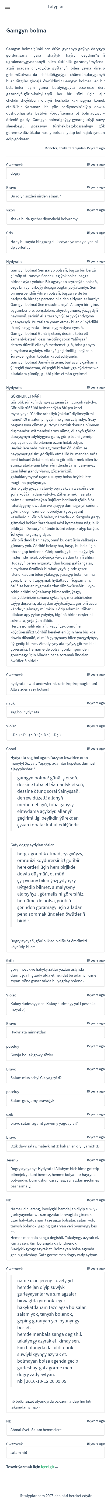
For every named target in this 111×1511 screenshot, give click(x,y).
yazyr (10, 209)
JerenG (12, 1159)
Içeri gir (47, 1466)
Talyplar (55, 6)
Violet (11, 725)
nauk (10, 703)
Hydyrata (14, 261)
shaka (63, 148)
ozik (9, 1114)
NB (8, 1199)
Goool (11, 748)
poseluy (12, 1046)
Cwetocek (14, 164)
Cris (9, 232)
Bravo (11, 187)
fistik (10, 960)
